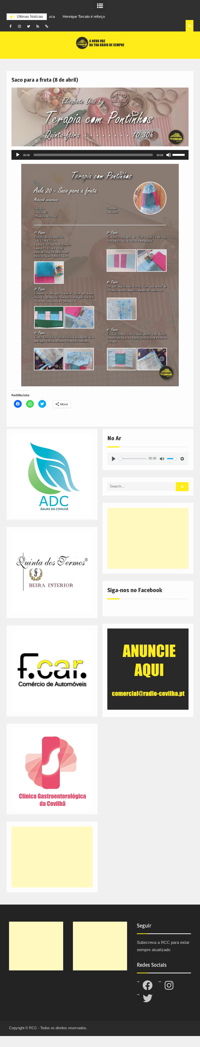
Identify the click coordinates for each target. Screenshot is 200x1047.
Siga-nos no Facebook (134, 590)
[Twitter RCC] (28, 26)
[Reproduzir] (17, 154)
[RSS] (37, 26)
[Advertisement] (148, 538)
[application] (99, 155)
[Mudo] (168, 154)
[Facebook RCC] (10, 26)
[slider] (179, 154)
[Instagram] (19, 26)
